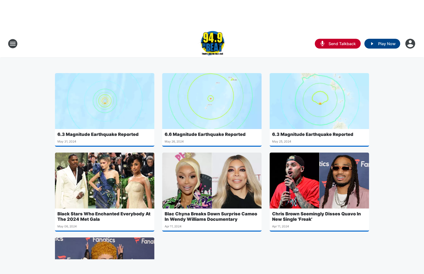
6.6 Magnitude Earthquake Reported (205, 134)
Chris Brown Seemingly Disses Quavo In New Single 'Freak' (316, 216)
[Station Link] (212, 43)
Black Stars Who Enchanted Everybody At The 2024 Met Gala (103, 216)
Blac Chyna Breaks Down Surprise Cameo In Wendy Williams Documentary (211, 216)
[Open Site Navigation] (13, 44)
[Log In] (410, 44)
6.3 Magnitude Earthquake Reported (98, 134)
